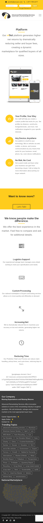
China (14, 441)
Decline (5, 445)
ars (32, 431)
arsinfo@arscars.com (15, 2)
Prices (5, 462)
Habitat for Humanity (28, 452)
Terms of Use (18, 517)
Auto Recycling (19, 434)
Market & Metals (21, 455)
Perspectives (32, 459)
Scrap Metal (17, 466)
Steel (16, 469)
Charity (5, 441)
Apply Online (7, 419)
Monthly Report (8, 459)
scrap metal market (32, 466)
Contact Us (6, 422)
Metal (32, 455)
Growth (14, 452)
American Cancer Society (12, 431)
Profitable (14, 462)
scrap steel (7, 469)
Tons (4, 473)
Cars (36, 438)
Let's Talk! (21, 207)
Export (34, 448)
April (25, 431)
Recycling (6, 466)
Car (29, 434)
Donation (24, 445)
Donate (14, 445)
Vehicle (28, 473)
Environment (24, 448)
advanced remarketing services (14, 427)
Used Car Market (16, 473)
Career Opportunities (10, 417)
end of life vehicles (9, 448)
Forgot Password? (25, 8)
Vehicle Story (7, 476)
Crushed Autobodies (27, 441)
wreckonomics (21, 476)
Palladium (20, 459)
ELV (32, 445)
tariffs (36, 469)
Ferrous (5, 452)
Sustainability (26, 469)
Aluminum (32, 427)
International (7, 455)
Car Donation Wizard (23, 438)
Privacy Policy (10, 517)
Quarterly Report (27, 462)
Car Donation (7, 438)
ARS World (7, 434)
